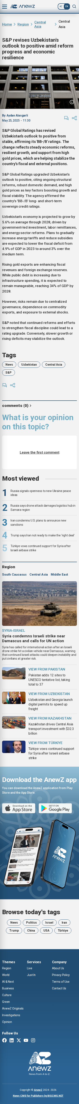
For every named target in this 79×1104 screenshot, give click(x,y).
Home (7, 24)
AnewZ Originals (13, 1008)
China (31, 930)
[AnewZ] (39, 1064)
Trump (14, 930)
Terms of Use (61, 981)
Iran (64, 922)
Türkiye (63, 930)
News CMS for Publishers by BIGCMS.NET (38, 1095)
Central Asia (40, 24)
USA (46, 930)
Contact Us (59, 988)
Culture (7, 995)
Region (23, 24)
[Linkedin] (11, 1040)
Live (29, 968)
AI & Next (8, 981)
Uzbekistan (29, 364)
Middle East (59, 574)
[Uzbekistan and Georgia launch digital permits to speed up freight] (13, 698)
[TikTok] (40, 1040)
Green (6, 1001)
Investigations (11, 1015)
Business (8, 988)
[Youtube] (26, 1040)
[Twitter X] (18, 1040)
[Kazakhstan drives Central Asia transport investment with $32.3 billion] (13, 722)
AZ (61, 6)
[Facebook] (4, 1040)
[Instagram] (33, 1040)
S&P (8, 372)
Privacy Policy (61, 975)
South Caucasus (14, 574)
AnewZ (38, 1089)
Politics (31, 922)
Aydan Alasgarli (17, 115)
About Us (58, 968)
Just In (31, 975)
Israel (49, 922)
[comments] (66, 118)
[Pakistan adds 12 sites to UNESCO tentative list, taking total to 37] (13, 673)
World (5, 975)
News (9, 364)
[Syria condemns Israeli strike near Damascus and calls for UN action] (39, 603)
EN (66, 6)
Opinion (7, 1022)
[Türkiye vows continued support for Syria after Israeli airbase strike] (13, 747)
